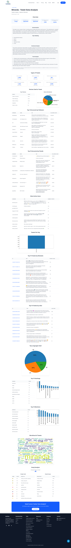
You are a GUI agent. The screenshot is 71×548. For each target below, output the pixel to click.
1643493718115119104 (16, 333)
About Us (48, 519)
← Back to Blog (14, 7)
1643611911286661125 (16, 266)
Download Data (31, 2)
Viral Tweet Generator (30, 526)
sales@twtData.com (61, 518)
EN (53, 2)
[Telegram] (68, 541)
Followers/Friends (19, 518)
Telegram (59, 519)
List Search (28, 532)
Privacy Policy (49, 524)
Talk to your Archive (29, 523)
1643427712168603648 (16, 286)
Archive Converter (29, 521)
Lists (16, 521)
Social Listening (29, 540)
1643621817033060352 (16, 296)
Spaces (17, 523)
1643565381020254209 (16, 314)
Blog (46, 2)
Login (58, 2)
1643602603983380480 (16, 291)
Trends (49, 2)
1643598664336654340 (16, 274)
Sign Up (63, 2)
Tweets (17, 519)
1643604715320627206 (16, 262)
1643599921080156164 (16, 317)
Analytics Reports (29, 527)
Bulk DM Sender (29, 537)
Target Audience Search (30, 518)
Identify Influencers (29, 519)
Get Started (35, 509)
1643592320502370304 (16, 327)
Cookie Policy (49, 526)
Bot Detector (28, 524)
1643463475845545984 (16, 270)
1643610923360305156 (16, 300)
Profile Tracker (28, 539)
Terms (48, 523)
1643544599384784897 (16, 282)
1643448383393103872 (16, 278)
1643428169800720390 (16, 311)
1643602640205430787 (16, 330)
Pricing (42, 2)
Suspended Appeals (29, 533)
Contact (48, 521)
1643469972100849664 (16, 324)
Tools (38, 2)
